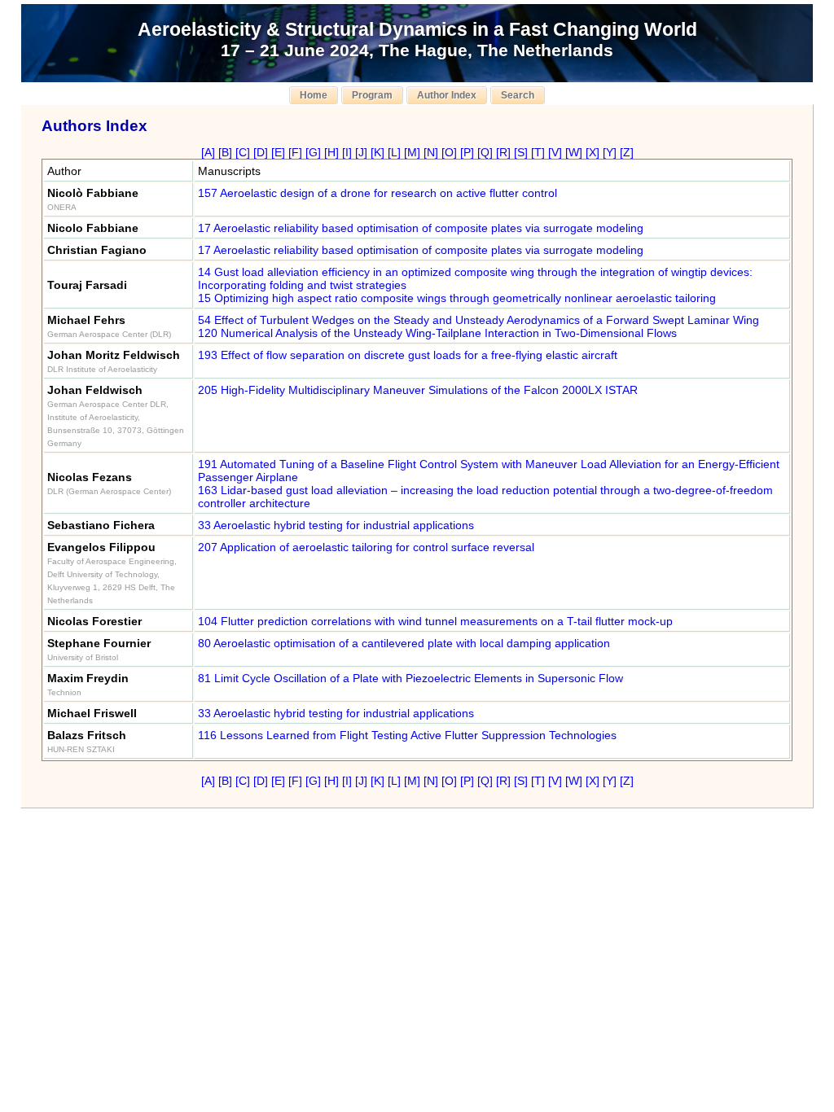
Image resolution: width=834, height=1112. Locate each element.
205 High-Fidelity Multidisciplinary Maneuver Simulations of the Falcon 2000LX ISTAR (418, 389)
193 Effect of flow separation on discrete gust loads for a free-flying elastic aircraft (407, 354)
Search (517, 95)
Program (372, 95)
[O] (449, 152)
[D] (260, 152)
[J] (361, 152)
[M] (412, 152)
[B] (225, 152)
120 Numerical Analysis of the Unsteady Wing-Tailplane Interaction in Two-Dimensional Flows (437, 332)
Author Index (446, 95)
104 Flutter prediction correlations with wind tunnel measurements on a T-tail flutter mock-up (435, 621)
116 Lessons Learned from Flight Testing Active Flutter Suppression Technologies (407, 735)
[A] (208, 152)
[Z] (627, 152)
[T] (538, 152)
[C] (242, 152)
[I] (347, 152)
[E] (278, 152)
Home (313, 95)
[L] (394, 152)
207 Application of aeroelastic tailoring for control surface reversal (366, 547)
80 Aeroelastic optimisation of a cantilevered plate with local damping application (404, 643)
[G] (313, 152)
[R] (503, 152)
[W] (573, 152)
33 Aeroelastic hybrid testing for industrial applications (336, 525)
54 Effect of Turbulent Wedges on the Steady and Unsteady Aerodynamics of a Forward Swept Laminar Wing (478, 319)
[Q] (485, 152)
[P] (467, 152)
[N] (431, 152)
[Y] (610, 152)
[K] (377, 152)
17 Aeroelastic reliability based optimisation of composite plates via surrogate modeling (420, 227)
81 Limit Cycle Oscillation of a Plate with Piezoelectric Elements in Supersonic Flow (410, 678)
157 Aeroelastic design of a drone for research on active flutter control (377, 192)
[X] (592, 152)
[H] (331, 152)
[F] (295, 152)
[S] (521, 152)
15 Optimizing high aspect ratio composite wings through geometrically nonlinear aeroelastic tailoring (457, 297)
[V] (555, 152)
